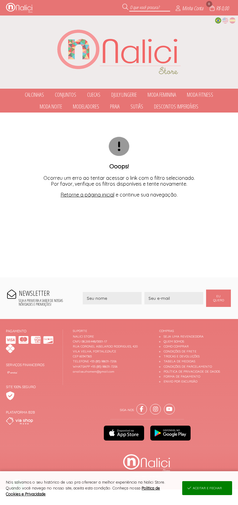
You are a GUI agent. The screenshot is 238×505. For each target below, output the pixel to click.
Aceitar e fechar (207, 488)
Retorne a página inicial (87, 195)
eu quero (218, 298)
